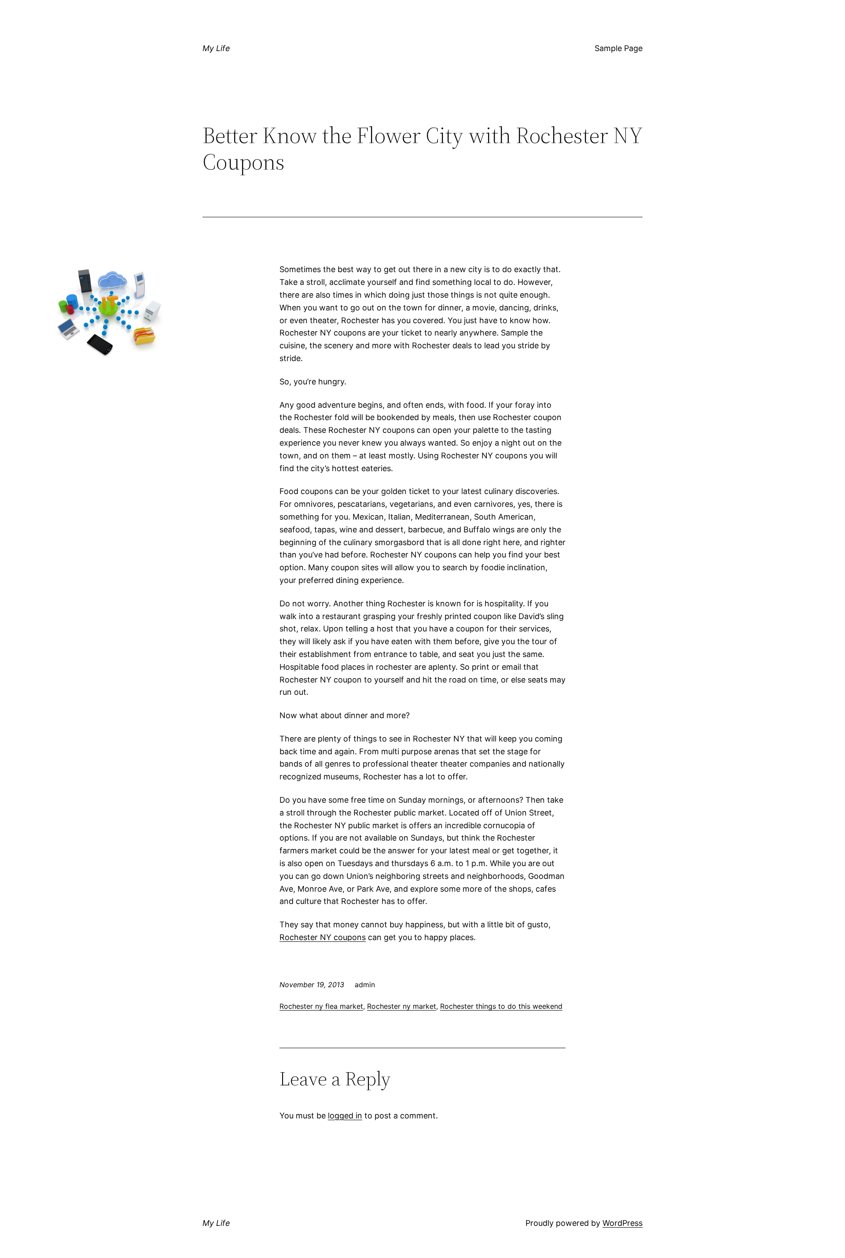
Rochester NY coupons (322, 937)
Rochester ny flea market (321, 1006)
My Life (216, 48)
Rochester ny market (401, 1006)
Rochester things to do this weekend (501, 1006)
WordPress (623, 1223)
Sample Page (619, 48)
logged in (345, 1115)
